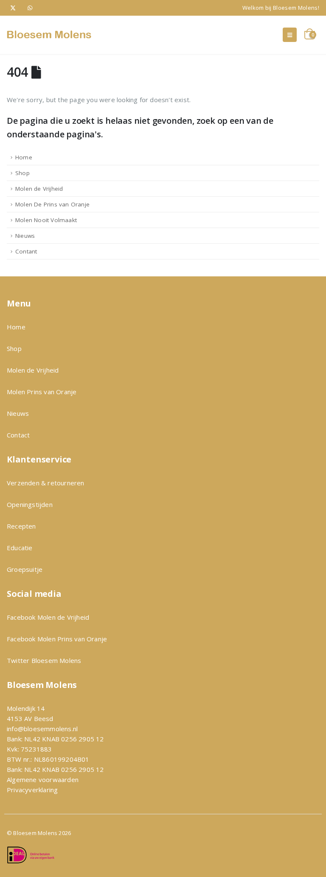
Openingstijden (30, 504)
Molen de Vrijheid (39, 188)
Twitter (18, 660)
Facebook (22, 617)
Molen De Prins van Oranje (52, 204)
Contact (18, 435)
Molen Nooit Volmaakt (46, 220)
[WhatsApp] (30, 8)
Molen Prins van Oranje (41, 391)
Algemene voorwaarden (43, 779)
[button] (290, 35)
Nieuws (25, 235)
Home (23, 157)
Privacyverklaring (32, 789)
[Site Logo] (49, 34)
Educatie (20, 547)
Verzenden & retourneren (45, 483)
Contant (26, 251)
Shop (22, 173)
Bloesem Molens (55, 660)
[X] (13, 8)
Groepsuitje (24, 569)
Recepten (21, 526)
